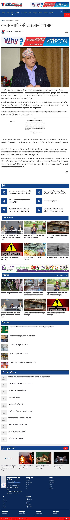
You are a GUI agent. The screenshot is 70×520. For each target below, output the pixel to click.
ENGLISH (67, 15)
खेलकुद (35, 13)
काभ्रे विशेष (12, 13)
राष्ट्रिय (8, 13)
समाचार (4, 507)
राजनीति (17, 13)
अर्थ (21, 13)
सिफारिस (51, 488)
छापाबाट (45, 13)
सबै (65, 448)
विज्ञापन (27, 484)
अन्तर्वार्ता (51, 13)
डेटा (26, 486)
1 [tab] (34, 515)
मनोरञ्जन (40, 13)
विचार (50, 486)
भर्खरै (4, 503)
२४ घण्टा (56, 275)
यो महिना (66, 275)
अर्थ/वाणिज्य (51, 482)
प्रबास (25, 13)
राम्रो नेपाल (51, 480)
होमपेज (3, 13)
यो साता (61, 275)
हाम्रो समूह (28, 480)
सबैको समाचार (9, 32)
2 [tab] (35, 515)
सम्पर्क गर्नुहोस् (29, 482)
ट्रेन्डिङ (50, 484)
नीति (27, 488)
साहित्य (30, 13)
